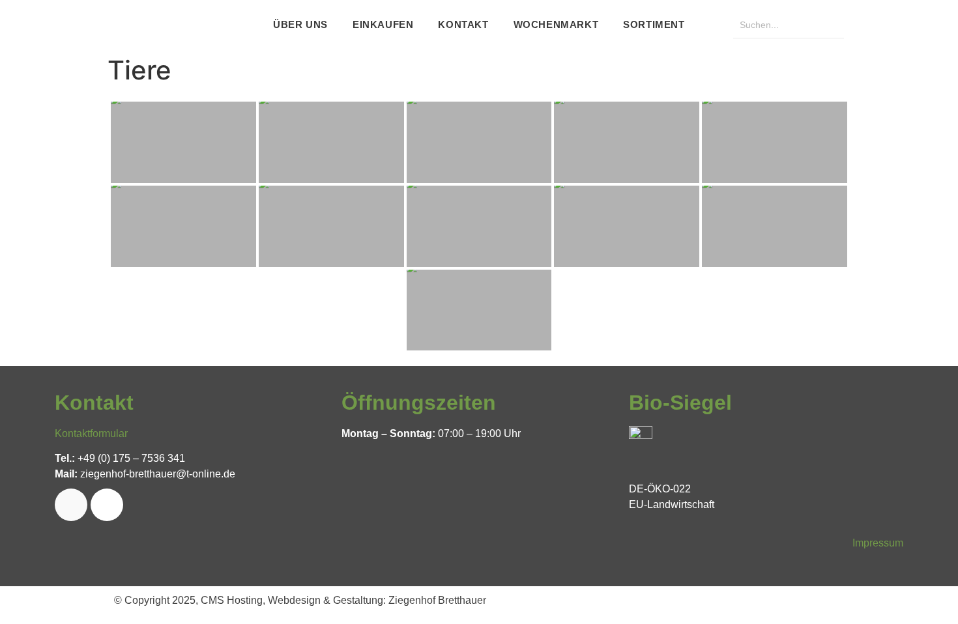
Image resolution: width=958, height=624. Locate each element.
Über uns (300, 24)
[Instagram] (107, 505)
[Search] (831, 25)
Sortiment (653, 24)
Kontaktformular (91, 433)
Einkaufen (383, 24)
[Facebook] (71, 505)
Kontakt (463, 24)
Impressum (877, 542)
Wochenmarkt (556, 24)
